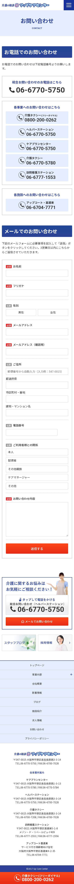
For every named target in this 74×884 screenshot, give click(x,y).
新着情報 (37, 692)
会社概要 (37, 683)
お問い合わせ (37, 729)
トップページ (37, 665)
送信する (37, 548)
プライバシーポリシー (37, 738)
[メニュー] (69, 5)
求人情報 (37, 720)
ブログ (37, 702)
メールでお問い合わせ (39, 621)
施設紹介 (37, 711)
